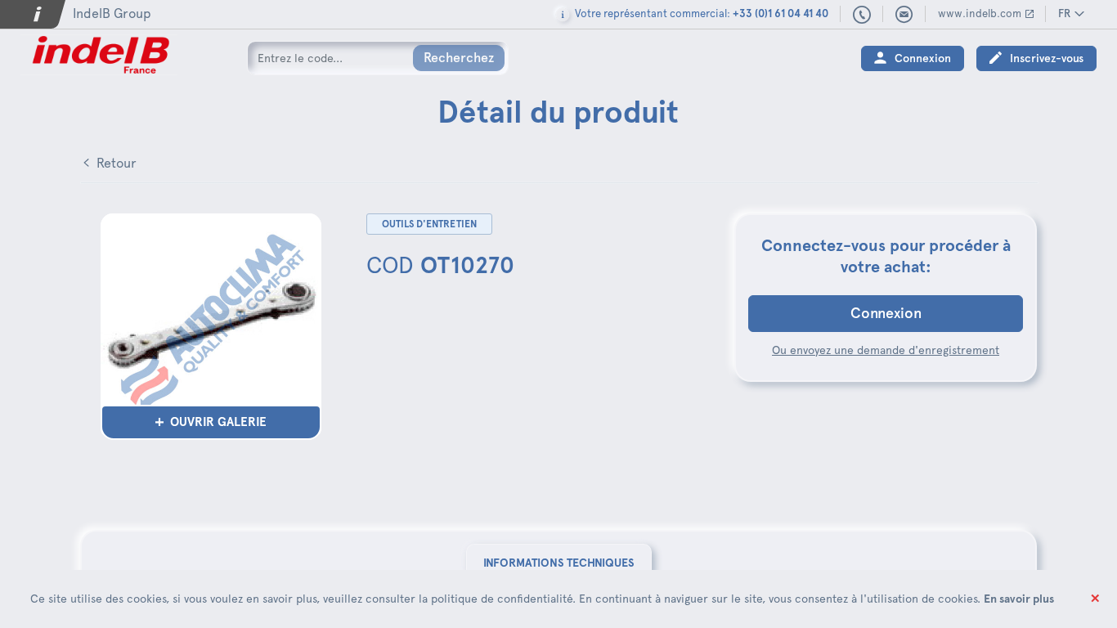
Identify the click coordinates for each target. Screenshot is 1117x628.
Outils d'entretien (429, 224)
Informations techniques (559, 562)
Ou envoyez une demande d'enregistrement (885, 350)
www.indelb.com (979, 13)
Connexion (923, 58)
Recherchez (459, 57)
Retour (116, 163)
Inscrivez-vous (1046, 58)
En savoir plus (1019, 598)
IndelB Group (112, 13)
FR (1064, 13)
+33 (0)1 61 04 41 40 (862, 15)
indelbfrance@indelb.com (904, 15)
